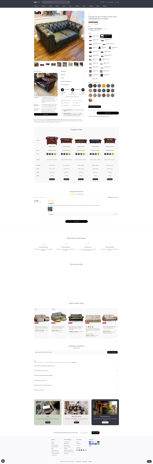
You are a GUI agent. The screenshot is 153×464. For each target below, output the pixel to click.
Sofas (50, 6)
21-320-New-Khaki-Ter (108, 95)
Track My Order (67, 441)
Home (89, 14)
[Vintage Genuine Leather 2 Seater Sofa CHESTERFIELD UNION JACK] (109, 139)
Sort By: (109, 197)
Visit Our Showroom (55, 451)
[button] (37, 200)
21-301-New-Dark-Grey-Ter (95, 95)
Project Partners (54, 450)
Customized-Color (90, 100)
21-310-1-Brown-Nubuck (99, 95)
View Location (105, 422)
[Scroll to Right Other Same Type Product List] (116, 341)
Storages (77, 6)
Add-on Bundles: (67, 113)
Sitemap (90, 461)
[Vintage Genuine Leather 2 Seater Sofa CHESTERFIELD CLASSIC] (66, 139)
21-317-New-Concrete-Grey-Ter (113, 95)
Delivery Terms (67, 445)
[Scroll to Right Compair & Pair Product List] (114, 182)
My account (66, 453)
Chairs (64, 6)
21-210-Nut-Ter (90, 91)
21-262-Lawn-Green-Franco (113, 86)
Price (89, 26)
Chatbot (74, 362)
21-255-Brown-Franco (108, 86)
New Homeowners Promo (69, 451)
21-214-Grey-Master (99, 86)
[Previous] (36, 36)
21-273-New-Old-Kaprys (108, 91)
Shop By (91, 6)
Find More (48, 422)
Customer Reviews (54, 445)
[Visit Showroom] (105, 408)
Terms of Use (78, 461)
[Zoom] (59, 36)
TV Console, (74, 114)
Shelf (79, 114)
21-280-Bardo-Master (99, 91)
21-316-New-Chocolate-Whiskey (104, 95)
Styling (104, 6)
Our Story (53, 441)
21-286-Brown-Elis (90, 95)
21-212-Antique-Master (95, 86)
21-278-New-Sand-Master (113, 91)
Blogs (52, 448)
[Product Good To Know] (46, 94)
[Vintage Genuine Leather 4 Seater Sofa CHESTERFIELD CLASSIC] (95, 139)
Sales (98, 6)
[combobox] (56, 2)
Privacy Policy (84, 461)
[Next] (82, 36)
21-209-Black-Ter (90, 86)
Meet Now (76, 422)
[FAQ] (48, 408)
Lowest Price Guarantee (68, 450)
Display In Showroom (93, 22)
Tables (57, 6)
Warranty (65, 448)
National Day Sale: (67, 109)
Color (94, 82)
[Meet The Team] (76, 408)
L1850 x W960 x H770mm (94, 106)
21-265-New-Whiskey (95, 91)
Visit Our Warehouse (55, 453)
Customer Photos (54, 446)
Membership (66, 443)
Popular (36, 6)
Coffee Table (68, 114)
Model (89, 33)
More (84, 6)
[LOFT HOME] (37, 2)
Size (89, 104)
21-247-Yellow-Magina (104, 86)
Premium (43, 6)
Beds (70, 6)
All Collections (54, 455)
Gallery (52, 443)
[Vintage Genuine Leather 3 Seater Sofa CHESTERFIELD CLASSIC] (81, 138)
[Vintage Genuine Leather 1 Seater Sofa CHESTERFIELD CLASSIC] (52, 139)
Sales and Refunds (67, 446)
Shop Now (52, 179)
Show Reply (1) (51, 214)
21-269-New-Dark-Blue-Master (104, 91)
